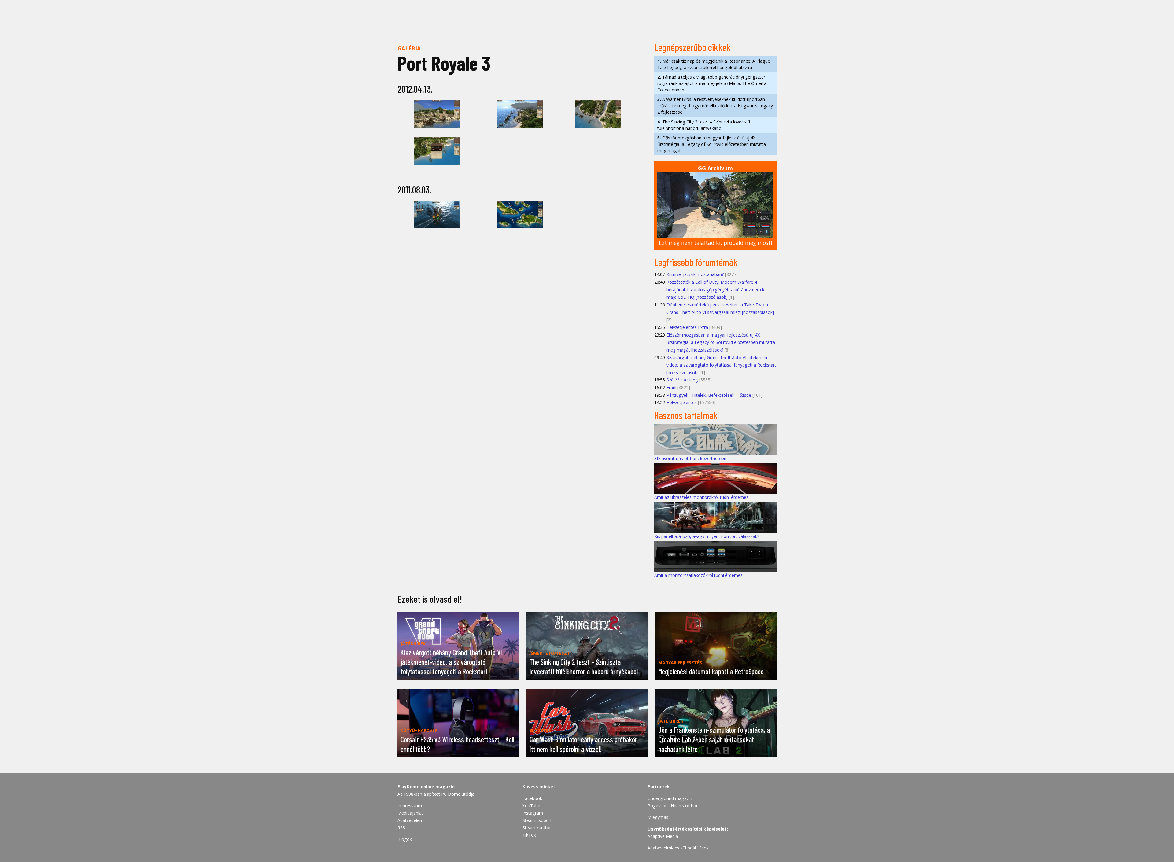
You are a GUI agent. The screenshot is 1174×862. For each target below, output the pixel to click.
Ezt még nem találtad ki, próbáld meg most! (715, 242)
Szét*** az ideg (682, 380)
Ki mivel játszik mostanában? (695, 274)
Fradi (671, 387)
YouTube (531, 806)
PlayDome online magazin (426, 787)
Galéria (409, 48)
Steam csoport (537, 820)
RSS (401, 828)
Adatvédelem (410, 820)
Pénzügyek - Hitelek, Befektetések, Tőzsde (708, 395)
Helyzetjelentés (681, 402)
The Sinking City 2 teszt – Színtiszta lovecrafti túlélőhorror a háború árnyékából (704, 125)
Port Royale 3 (443, 63)
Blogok (404, 839)
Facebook (532, 798)
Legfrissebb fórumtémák (695, 262)
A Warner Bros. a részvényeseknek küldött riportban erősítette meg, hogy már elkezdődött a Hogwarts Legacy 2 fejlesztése (715, 105)
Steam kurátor (536, 828)
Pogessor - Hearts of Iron (673, 806)
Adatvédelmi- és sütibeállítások (678, 848)
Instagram (532, 813)
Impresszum (409, 806)
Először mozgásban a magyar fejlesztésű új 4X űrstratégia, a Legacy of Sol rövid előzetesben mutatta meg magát (711, 144)
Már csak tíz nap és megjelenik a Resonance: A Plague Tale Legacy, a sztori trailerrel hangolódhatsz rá (713, 64)
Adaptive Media (663, 836)
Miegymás (658, 817)
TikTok (529, 835)
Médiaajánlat (410, 813)
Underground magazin (670, 798)
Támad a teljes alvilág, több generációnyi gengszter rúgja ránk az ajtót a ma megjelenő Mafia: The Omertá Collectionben (711, 83)
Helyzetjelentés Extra (687, 327)
